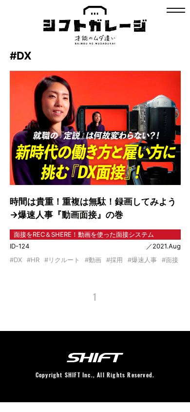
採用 (116, 260)
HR (35, 260)
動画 (95, 260)
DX (18, 260)
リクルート (64, 260)
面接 (172, 260)
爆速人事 (144, 260)
